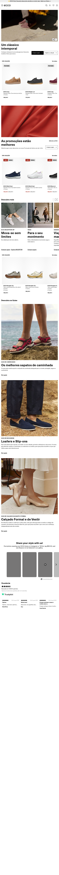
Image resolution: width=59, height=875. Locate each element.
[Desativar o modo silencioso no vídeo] (53, 39)
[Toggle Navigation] (2, 5)
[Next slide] (56, 199)
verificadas (41, 1)
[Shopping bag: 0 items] (57, 5)
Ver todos (54, 61)
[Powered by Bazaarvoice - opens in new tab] (46, 579)
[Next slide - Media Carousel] (56, 564)
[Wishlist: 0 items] (53, 5)
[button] (29, 25)
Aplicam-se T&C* (53, 140)
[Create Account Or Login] (50, 5)
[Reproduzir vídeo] (56, 39)
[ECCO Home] (7, 5)
